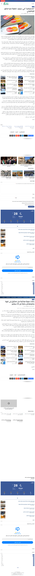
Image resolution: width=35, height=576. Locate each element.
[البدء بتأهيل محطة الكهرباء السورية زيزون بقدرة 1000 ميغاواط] (3, 233)
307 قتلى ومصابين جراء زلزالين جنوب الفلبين (28, 240)
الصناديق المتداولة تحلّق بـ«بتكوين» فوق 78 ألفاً (29, 85)
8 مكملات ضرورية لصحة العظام (30, 243)
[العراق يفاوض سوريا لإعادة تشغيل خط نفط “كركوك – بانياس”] (17, 173)
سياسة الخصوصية (20, 573)
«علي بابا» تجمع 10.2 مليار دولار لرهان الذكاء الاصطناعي (12, 88)
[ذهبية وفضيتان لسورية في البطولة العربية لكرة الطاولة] (29, 173)
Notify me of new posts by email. (29, 204)
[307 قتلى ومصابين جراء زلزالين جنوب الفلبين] (3, 241)
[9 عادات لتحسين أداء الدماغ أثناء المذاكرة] (3, 237)
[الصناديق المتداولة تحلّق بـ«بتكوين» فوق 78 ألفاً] (20, 85)
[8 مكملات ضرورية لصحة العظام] (3, 245)
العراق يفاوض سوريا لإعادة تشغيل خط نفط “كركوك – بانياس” (18, 177)
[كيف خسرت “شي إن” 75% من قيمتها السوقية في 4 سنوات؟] (20, 81)
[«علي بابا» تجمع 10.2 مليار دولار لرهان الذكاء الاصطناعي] (3, 89)
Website (33, 197)
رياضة (2, 285)
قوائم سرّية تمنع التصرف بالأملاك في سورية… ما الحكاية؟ (6, 177)
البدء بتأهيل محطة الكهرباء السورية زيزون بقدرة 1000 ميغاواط (26, 232)
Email (16, 197)
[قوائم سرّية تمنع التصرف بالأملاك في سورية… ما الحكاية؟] (6, 173)
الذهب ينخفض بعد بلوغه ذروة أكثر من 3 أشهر (12, 81)
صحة (1, 289)
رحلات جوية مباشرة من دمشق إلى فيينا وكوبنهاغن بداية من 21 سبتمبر (12, 77)
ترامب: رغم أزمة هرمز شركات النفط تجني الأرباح (29, 92)
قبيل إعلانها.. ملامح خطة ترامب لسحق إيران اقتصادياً (12, 85)
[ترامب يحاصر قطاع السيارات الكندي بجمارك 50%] (20, 89)
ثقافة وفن (2, 293)
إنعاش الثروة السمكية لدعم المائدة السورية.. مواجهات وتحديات (26, 229)
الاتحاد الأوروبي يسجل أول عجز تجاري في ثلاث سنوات (29, 77)
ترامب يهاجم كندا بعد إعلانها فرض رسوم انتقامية (12, 92)
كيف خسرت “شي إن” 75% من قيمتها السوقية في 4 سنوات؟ (29, 81)
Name (33, 194)
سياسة (2, 288)
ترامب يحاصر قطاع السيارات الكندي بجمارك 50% (29, 88)
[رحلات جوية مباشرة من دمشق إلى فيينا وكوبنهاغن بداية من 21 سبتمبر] (3, 77)
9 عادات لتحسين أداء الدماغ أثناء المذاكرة (29, 236)
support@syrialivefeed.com (15, 574)
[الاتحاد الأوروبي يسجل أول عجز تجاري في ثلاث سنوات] (20, 77)
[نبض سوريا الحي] (6, 3)
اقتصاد (33, 6)
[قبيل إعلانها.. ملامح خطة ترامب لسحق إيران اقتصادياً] (3, 85)
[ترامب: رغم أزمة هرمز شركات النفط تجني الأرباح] (20, 92)
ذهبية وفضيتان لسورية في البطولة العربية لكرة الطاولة (29, 177)
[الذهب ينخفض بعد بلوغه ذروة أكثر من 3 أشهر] (3, 81)
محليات (2, 284)
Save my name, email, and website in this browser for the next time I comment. (23, 201)
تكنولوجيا (2, 292)
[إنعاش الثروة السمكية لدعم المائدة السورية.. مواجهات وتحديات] (3, 230)
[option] (17, 147)
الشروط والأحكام (15, 573)
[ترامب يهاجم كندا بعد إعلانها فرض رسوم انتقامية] (3, 92)
